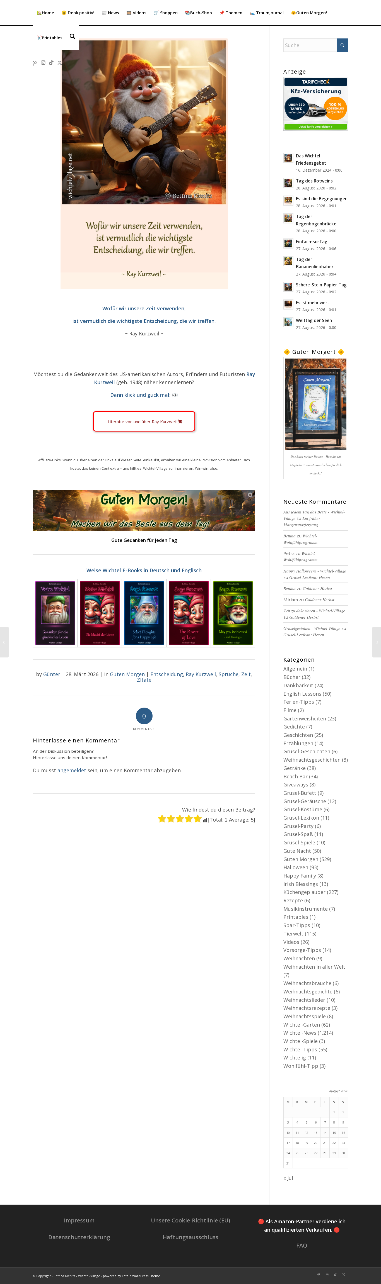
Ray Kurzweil (201, 674)
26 (306, 1153)
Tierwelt (293, 933)
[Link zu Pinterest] (34, 62)
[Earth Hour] (376, 642)
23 (343, 1143)
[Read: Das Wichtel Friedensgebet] (288, 158)
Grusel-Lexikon (301, 817)
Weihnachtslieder (304, 999)
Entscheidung (166, 674)
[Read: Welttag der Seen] (288, 322)
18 (297, 1143)
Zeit (246, 674)
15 (334, 1132)
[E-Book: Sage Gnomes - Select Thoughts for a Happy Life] (144, 613)
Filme (289, 710)
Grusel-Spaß (298, 834)
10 (288, 1132)
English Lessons (302, 693)
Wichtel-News (299, 1032)
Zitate (144, 679)
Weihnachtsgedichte (307, 991)
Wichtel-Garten (301, 1024)
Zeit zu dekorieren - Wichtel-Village (314, 610)
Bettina (289, 588)
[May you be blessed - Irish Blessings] (233, 613)
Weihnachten (299, 958)
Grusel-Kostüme (302, 809)
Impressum (79, 1220)
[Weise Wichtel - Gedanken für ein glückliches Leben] (55, 613)
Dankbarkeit (298, 685)
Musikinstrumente (305, 908)
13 (315, 1132)
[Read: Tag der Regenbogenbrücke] (288, 218)
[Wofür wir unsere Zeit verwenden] (144, 163)
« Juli (289, 1178)
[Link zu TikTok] (51, 62)
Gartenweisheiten (304, 718)
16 (343, 1132)
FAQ (301, 1245)
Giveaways (295, 784)
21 (325, 1143)
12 (306, 1132)
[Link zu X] (60, 62)
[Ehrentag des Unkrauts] (4, 642)
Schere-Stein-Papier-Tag (321, 285)
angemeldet (71, 770)
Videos (291, 942)
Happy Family (299, 875)
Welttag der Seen (314, 320)
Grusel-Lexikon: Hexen (309, 577)
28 (325, 1153)
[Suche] (72, 37)
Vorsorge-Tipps (302, 950)
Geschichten (298, 735)
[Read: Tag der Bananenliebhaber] (288, 261)
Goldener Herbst (317, 588)
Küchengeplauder (304, 892)
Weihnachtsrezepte (306, 1008)
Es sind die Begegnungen (322, 198)
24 (288, 1153)
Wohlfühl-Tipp (300, 1066)
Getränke (294, 768)
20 (315, 1143)
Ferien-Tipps (298, 701)
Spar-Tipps (296, 925)
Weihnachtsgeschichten (312, 759)
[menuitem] (45, 12)
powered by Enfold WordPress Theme (131, 1276)
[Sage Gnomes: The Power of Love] (189, 613)
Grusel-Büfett (299, 793)
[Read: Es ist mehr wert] (288, 304)
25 (297, 1153)
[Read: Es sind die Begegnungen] (288, 201)
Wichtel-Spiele (300, 1041)
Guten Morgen (127, 674)
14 (325, 1132)
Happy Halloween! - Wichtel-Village (314, 571)
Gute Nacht (297, 850)
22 (334, 1143)
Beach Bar (295, 776)
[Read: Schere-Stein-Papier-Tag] (288, 287)
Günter (51, 674)
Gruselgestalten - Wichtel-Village (311, 628)
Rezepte (293, 900)
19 (306, 1143)
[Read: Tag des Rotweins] (288, 183)
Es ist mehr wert (312, 302)
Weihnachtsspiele (304, 1016)
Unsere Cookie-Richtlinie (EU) (190, 1220)
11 (297, 1132)
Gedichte (294, 726)
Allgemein (295, 668)
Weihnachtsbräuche (307, 983)
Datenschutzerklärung (79, 1237)
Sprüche (228, 674)
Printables (295, 916)
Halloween (295, 867)
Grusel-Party (298, 826)
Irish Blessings (300, 884)
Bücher (291, 677)
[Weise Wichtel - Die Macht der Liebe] (100, 613)
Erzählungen (298, 743)
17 (288, 1143)
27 (315, 1153)
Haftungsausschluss (190, 1237)
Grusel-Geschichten (306, 751)
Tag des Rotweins (314, 181)
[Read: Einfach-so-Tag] (288, 243)
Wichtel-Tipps (300, 1049)
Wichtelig (294, 1057)
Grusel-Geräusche (304, 801)
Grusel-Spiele (299, 842)
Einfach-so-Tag (311, 241)
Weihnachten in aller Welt (314, 966)
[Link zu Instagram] (43, 62)
